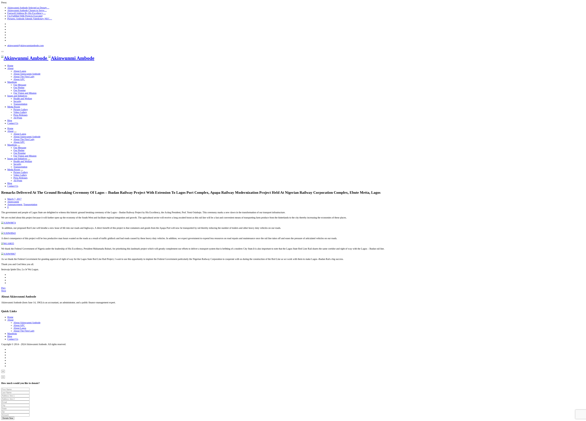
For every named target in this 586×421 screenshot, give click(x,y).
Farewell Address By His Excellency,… (26, 13)
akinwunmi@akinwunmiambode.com (25, 45)
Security (17, 101)
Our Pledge (18, 87)
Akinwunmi (13, 201)
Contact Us (12, 123)
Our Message (19, 85)
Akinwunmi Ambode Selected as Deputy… (28, 7)
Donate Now (7, 418)
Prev (3, 288)
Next (3, 290)
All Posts (17, 117)
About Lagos (19, 71)
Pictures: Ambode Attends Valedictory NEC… (29, 18)
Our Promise (19, 90)
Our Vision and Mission (24, 93)
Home (10, 65)
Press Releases (20, 115)
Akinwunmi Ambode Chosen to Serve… (27, 10)
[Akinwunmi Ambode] (47, 58)
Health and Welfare (22, 98)
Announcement (14, 204)
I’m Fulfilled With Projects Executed (24, 16)
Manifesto (12, 82)
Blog (9, 120)
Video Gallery (20, 112)
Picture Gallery (20, 109)
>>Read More (8, 305)
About (10, 68)
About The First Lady (23, 76)
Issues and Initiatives (17, 96)
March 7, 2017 (14, 199)
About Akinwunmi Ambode (26, 74)
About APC (19, 79)
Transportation (20, 104)
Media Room (13, 106)
